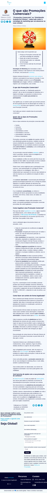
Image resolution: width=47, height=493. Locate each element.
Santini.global (40, 378)
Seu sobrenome (28, 417)
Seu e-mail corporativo (29, 425)
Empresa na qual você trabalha (31, 421)
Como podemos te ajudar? (30, 439)
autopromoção (17, 105)
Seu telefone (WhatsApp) (30, 429)
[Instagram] (33, 485)
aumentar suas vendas (35, 76)
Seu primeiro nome (28, 412)
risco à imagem (24, 351)
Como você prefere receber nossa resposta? (35, 447)
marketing (31, 72)
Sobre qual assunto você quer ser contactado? (32, 434)
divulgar (36, 315)
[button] (45, 3)
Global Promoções (19, 378)
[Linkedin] (35, 485)
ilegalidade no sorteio (30, 211)
